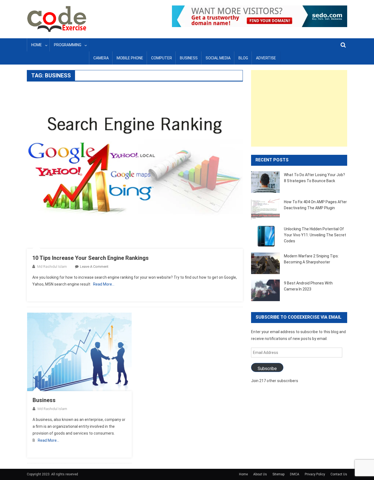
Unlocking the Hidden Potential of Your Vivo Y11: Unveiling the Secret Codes (315, 235)
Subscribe (267, 368)
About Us (260, 474)
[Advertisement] (299, 108)
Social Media (218, 58)
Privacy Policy (315, 474)
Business (189, 58)
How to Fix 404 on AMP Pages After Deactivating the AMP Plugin (315, 205)
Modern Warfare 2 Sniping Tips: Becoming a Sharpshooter (311, 259)
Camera (101, 58)
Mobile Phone (130, 58)
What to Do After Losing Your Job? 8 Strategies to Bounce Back (314, 178)
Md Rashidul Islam (52, 266)
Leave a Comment (94, 266)
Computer (161, 58)
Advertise (266, 58)
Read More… (103, 284)
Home (36, 45)
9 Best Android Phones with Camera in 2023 (308, 286)
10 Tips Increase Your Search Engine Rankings (90, 258)
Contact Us (338, 474)
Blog (243, 58)
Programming (67, 45)
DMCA (294, 474)
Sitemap (278, 474)
